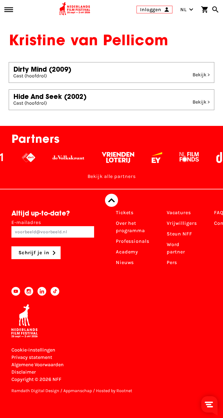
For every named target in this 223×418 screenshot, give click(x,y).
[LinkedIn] (42, 291)
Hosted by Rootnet (114, 390)
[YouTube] (15, 291)
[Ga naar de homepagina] (75, 9)
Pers (172, 262)
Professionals (132, 241)
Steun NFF (179, 234)
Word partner (176, 248)
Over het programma (130, 227)
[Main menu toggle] (8, 9)
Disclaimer (23, 372)
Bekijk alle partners (112, 176)
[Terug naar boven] (111, 200)
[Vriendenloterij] (116, 157)
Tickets (125, 213)
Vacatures (179, 213)
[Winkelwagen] (204, 9)
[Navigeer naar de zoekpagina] (215, 9)
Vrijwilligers (182, 223)
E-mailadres (26, 222)
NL (183, 10)
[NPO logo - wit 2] (26, 157)
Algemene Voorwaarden (37, 365)
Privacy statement (31, 357)
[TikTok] (55, 291)
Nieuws (125, 262)
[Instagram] (28, 291)
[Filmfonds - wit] (187, 157)
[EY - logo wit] (154, 157)
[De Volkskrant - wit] (66, 157)
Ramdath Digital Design (35, 390)
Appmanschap (77, 390)
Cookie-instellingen (33, 350)
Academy (127, 252)
